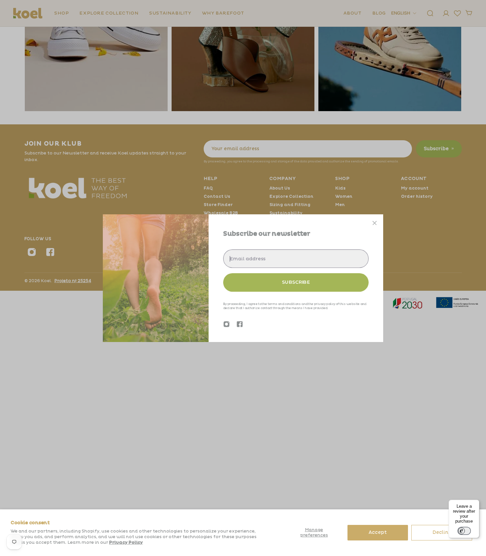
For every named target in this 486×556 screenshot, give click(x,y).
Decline (441, 532)
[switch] (464, 531)
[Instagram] (226, 324)
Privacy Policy (126, 542)
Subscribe (296, 282)
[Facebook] (239, 324)
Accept (378, 532)
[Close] (375, 223)
